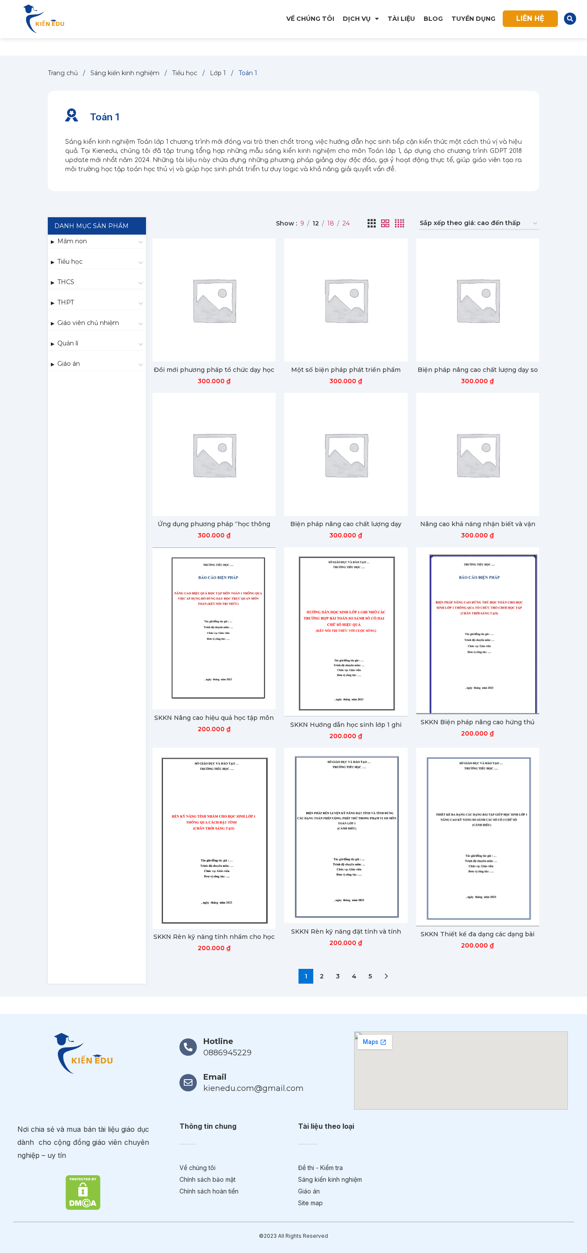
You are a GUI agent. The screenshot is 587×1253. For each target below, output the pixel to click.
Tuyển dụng (473, 19)
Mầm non (72, 241)
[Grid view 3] (372, 223)
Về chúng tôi (310, 19)
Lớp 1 (219, 73)
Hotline (218, 1041)
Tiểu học (185, 73)
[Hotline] (188, 1047)
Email (214, 1077)
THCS (65, 282)
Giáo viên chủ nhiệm (88, 323)
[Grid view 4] (399, 223)
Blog (433, 19)
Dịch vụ (357, 19)
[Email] (188, 1082)
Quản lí (67, 343)
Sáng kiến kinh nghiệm (125, 73)
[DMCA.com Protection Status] (83, 1192)
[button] (570, 19)
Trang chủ (64, 73)
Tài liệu (401, 19)
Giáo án (68, 364)
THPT (65, 302)
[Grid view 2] (385, 223)
